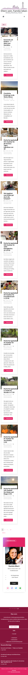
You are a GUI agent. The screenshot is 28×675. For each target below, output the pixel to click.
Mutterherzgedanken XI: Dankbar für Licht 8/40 (11, 342)
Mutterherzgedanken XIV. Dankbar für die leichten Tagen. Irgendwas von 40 (12, 661)
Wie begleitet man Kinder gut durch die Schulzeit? (9, 196)
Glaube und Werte (7, 49)
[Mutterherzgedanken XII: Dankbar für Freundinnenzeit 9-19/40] (9, 287)
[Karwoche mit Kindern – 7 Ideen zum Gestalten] (9, 33)
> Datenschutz (14, 639)
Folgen (14, 583)
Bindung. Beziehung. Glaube (14, 13)
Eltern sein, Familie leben (14, 11)
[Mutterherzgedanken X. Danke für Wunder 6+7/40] (9, 382)
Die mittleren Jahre (7, 203)
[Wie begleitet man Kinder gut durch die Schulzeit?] (9, 187)
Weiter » (4, 532)
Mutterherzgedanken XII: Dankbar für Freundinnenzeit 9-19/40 (11, 295)
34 (10, 529)
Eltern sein (12, 100)
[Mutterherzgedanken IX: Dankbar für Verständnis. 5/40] (9, 431)
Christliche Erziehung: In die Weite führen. (9, 95)
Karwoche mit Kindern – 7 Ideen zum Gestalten (8, 42)
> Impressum (14, 637)
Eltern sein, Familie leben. (15, 671)
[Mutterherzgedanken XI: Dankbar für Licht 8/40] (9, 334)
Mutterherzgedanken (8, 153)
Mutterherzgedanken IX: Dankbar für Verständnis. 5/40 (11, 439)
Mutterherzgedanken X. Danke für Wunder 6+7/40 (11, 390)
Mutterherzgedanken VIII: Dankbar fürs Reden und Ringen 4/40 (11, 491)
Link (18, 608)
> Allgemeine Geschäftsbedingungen (14, 641)
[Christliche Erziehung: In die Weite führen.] (9, 87)
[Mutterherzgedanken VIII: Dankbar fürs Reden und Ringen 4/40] (9, 482)
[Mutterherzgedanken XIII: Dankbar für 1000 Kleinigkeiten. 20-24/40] (9, 237)
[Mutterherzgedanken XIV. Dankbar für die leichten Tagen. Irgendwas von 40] (9, 134)
